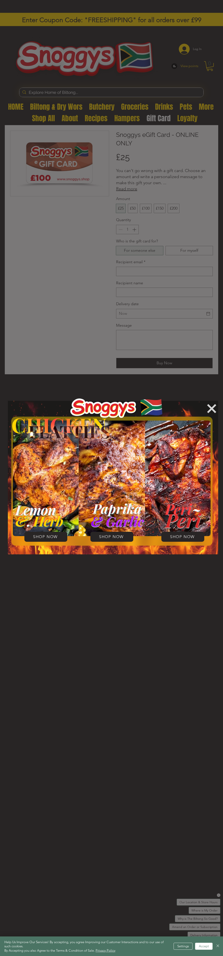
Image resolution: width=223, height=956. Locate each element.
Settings (183, 946)
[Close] (217, 946)
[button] (211, 409)
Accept (204, 946)
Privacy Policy (105, 950)
